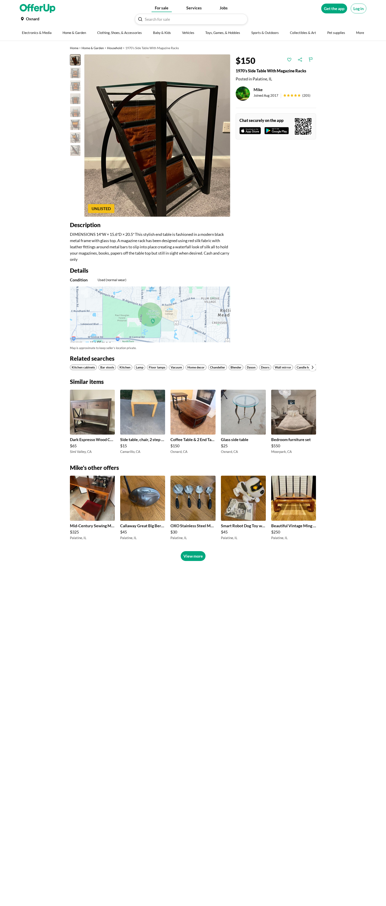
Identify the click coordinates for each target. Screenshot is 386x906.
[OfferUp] (37, 8)
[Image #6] (75, 124)
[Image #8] (75, 150)
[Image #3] (75, 85)
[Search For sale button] (140, 19)
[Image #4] (75, 98)
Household (114, 48)
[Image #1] (75, 59)
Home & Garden (93, 48)
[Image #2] (75, 72)
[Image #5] (75, 111)
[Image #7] (75, 137)
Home (74, 48)
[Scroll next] (312, 367)
